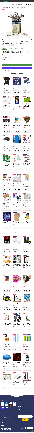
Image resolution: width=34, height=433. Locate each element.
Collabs (19, 412)
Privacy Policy (19, 406)
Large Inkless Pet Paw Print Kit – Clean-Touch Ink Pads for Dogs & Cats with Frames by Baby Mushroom (17, 265)
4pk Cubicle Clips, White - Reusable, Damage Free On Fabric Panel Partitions (17, 107)
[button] (4, 54)
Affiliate (19, 410)
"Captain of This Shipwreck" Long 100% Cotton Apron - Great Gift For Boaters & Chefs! (17, 144)
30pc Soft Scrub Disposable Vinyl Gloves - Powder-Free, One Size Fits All (27, 303)
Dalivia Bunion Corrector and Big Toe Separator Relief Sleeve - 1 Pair (27, 284)
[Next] (31, 39)
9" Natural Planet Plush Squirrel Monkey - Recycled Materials (26, 222)
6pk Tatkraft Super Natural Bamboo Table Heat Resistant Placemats (7, 144)
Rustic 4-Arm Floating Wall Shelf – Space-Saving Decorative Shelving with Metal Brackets (26, 164)
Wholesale (2, 425)
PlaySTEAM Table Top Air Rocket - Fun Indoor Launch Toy (7, 284)
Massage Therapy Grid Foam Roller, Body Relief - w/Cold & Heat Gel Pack (27, 86)
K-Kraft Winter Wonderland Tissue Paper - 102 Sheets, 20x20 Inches (17, 343)
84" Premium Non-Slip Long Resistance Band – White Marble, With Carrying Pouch (27, 144)
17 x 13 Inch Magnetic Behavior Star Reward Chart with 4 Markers (6, 382)
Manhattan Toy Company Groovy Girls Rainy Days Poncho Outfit (17, 164)
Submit (25, 419)
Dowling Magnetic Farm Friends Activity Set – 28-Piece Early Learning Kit (6, 183)
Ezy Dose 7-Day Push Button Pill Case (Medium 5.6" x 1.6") (27, 344)
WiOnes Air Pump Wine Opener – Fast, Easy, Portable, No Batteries (26, 382)
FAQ (18, 403)
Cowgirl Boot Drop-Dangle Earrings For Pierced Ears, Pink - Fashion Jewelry (7, 324)
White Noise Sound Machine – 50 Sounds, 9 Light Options (27, 203)
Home (3, 7)
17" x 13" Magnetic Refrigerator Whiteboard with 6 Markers (16, 382)
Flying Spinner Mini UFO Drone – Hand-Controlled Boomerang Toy (6, 222)
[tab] (4, 48)
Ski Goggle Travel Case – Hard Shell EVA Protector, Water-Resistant (7, 303)
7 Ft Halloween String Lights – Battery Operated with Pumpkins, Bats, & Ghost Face (17, 363)
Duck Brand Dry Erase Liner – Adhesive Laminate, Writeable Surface (16, 303)
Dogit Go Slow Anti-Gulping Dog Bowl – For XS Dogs (6, 363)
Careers (19, 409)
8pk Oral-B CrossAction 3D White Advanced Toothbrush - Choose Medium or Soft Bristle (16, 86)
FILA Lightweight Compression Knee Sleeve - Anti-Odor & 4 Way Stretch (17, 324)
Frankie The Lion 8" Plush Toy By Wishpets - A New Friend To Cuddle (27, 125)
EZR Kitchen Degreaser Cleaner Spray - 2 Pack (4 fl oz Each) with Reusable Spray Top (7, 344)
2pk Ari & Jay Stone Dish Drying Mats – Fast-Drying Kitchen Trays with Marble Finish (7, 203)
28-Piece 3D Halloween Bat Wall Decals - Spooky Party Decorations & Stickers (6, 245)
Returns (2, 422)
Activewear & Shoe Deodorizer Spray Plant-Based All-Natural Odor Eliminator (26, 324)
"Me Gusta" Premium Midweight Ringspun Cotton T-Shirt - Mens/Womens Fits (6, 86)
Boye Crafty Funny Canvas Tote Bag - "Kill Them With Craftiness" (26, 265)
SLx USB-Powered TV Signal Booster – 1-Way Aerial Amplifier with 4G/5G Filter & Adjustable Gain (7, 106)
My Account (28, 4)
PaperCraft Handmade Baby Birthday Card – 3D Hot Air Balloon (27, 184)
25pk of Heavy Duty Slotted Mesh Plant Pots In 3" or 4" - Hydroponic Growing (27, 245)
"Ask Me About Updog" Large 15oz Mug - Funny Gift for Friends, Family (16, 125)
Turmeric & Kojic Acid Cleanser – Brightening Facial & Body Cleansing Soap (6, 265)
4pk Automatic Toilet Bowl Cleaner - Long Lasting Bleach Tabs (6, 165)
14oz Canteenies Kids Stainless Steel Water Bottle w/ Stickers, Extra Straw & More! (16, 203)
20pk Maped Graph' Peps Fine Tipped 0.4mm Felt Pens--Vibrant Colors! (27, 363)
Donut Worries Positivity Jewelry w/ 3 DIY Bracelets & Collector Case (17, 284)
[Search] (5, 4)
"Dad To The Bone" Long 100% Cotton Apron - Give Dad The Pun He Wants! (17, 222)
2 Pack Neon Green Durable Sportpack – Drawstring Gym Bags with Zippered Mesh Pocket (26, 106)
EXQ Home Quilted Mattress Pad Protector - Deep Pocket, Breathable (16, 183)
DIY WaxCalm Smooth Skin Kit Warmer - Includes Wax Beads (7, 125)
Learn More (9, 57)
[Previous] (2, 39)
